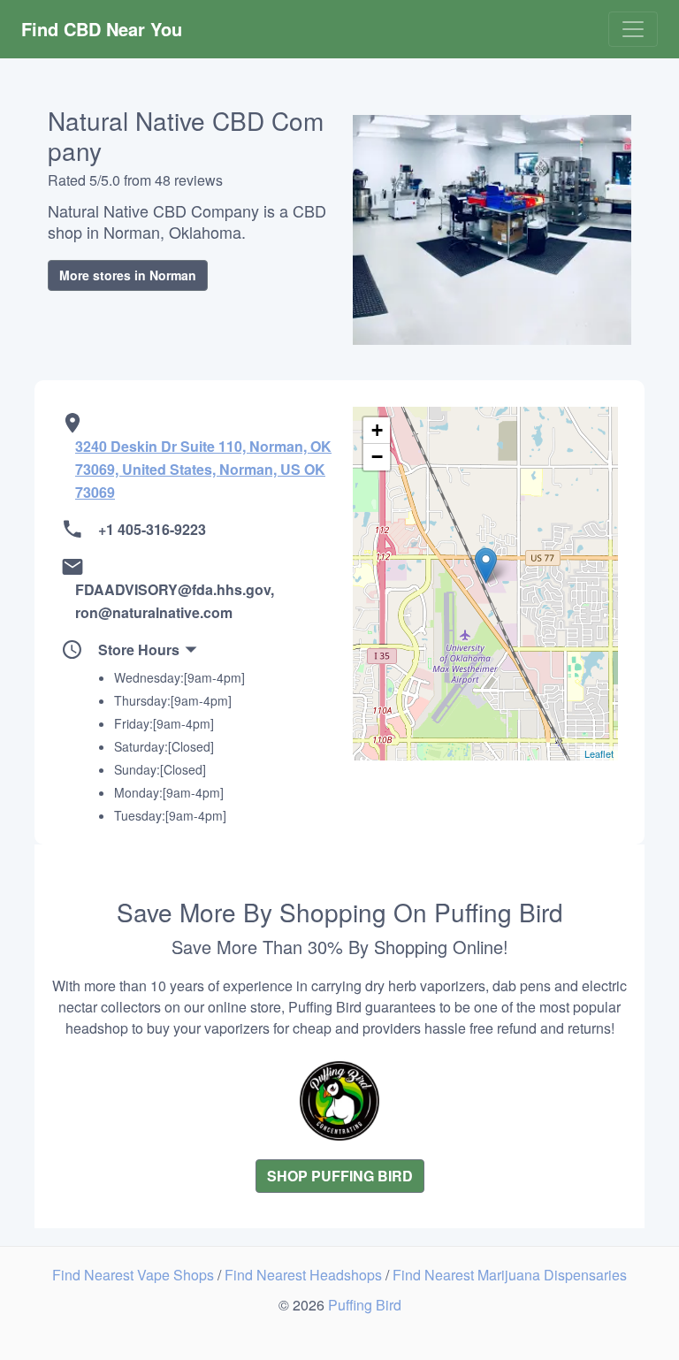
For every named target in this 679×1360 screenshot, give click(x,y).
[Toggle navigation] (633, 29)
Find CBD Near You (101, 29)
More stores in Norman (127, 275)
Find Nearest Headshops (305, 1274)
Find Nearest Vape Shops (134, 1274)
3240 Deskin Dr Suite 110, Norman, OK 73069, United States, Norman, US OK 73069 (203, 469)
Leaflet (599, 753)
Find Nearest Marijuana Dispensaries (510, 1274)
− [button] (377, 457)
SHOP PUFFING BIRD (340, 1175)
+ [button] (377, 430)
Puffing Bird (364, 1305)
